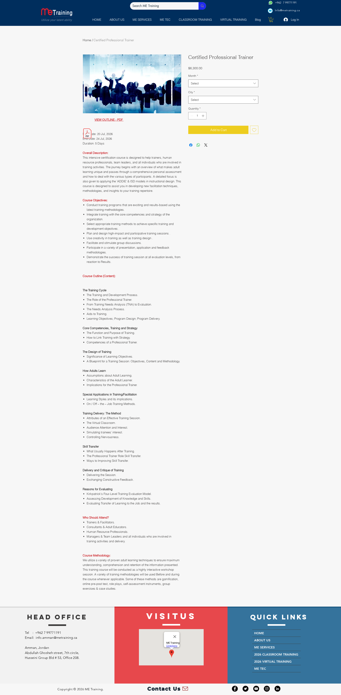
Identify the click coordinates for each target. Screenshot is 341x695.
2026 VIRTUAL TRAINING (272, 661)
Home (87, 40)
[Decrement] (191, 115)
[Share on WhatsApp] (198, 145)
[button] (143, 19)
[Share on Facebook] (190, 145)
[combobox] (223, 83)
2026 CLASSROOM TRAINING (276, 654)
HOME (259, 633)
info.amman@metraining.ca (56, 638)
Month (193, 76)
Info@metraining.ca (287, 10)
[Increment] (203, 115)
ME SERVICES (264, 647)
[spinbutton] (197, 115)
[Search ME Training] (202, 6)
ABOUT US (262, 640)
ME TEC (260, 669)
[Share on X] (205, 145)
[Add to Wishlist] (254, 130)
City (191, 92)
